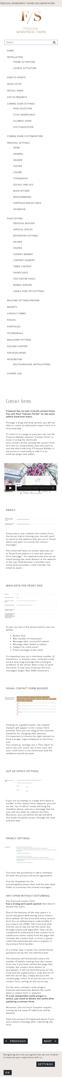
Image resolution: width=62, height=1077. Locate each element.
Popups (11, 320)
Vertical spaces (23, 230)
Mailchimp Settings (19, 339)
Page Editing (15, 218)
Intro (16, 148)
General (18, 154)
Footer (17, 166)
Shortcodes (20, 273)
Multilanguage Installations (31, 364)
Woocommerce (22, 197)
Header (17, 160)
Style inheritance (24, 115)
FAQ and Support (17, 346)
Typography (20, 178)
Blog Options (21, 191)
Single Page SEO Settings (28, 291)
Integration (14, 359)
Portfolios (14, 326)
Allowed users (22, 121)
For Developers (16, 353)
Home (10, 50)
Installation (15, 57)
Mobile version (22, 285)
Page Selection (22, 109)
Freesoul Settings (18, 143)
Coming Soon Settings (21, 103)
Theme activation (24, 62)
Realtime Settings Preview (23, 300)
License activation (24, 68)
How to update (16, 77)
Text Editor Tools (24, 279)
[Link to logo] (31, 20)
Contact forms (16, 313)
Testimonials (15, 333)
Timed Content (22, 266)
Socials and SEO (23, 185)
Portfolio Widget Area (27, 203)
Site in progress (17, 97)
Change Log (14, 373)
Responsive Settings (25, 236)
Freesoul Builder (24, 223)
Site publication (23, 127)
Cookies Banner (23, 254)
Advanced (19, 209)
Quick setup (14, 84)
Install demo (15, 90)
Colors (17, 172)
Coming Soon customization (25, 136)
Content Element (24, 260)
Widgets (12, 307)
